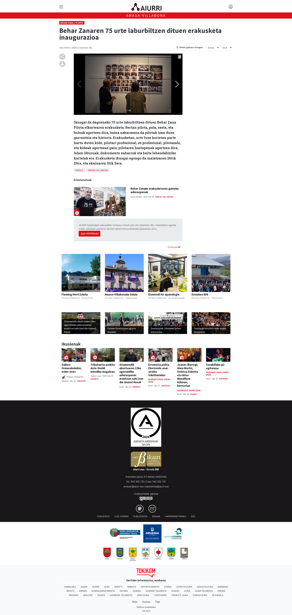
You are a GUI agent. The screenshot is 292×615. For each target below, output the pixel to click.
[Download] (62, 63)
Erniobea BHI (200, 294)
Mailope (88, 595)
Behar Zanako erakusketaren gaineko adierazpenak (154, 190)
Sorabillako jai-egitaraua (215, 366)
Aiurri (95, 587)
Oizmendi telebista (121, 595)
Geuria (124, 591)
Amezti (118, 587)
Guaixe (175, 591)
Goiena (137, 591)
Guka (187, 591)
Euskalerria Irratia (103, 591)
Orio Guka (143, 595)
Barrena (223, 587)
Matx (134, 602)
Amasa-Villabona (146, 15)
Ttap (157, 602)
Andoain (81, 381)
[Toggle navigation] (61, 7)
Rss (193, 516)
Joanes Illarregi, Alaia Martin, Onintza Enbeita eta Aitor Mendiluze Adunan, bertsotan (187, 375)
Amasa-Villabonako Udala (121, 294)
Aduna (193, 394)
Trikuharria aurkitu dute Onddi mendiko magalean (102, 368)
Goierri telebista (156, 591)
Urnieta (94, 379)
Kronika (73, 595)
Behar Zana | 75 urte (72, 23)
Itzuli (225, 48)
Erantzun (173, 247)
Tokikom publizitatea (146, 607)
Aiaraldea (70, 587)
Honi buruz (103, 516)
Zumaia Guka (200, 595)
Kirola (79, 170)
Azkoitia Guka (205, 587)
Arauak (156, 516)
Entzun (211, 48)
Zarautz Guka (179, 595)
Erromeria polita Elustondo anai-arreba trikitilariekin (158, 370)
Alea (106, 587)
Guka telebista (204, 591)
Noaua (101, 595)
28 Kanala (217, 595)
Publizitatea (140, 516)
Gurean (146, 602)
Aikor (84, 587)
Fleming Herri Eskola (75, 294)
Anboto (131, 587)
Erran (83, 591)
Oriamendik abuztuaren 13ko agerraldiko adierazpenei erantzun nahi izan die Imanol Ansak (131, 373)
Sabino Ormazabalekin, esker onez (72, 368)
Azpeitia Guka (184, 587)
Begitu (71, 591)
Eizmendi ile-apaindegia (163, 294)
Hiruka (221, 591)
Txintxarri (160, 595)
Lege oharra (121, 516)
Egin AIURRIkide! (89, 233)
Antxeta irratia (150, 587)
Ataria (167, 587)
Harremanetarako (175, 516)
